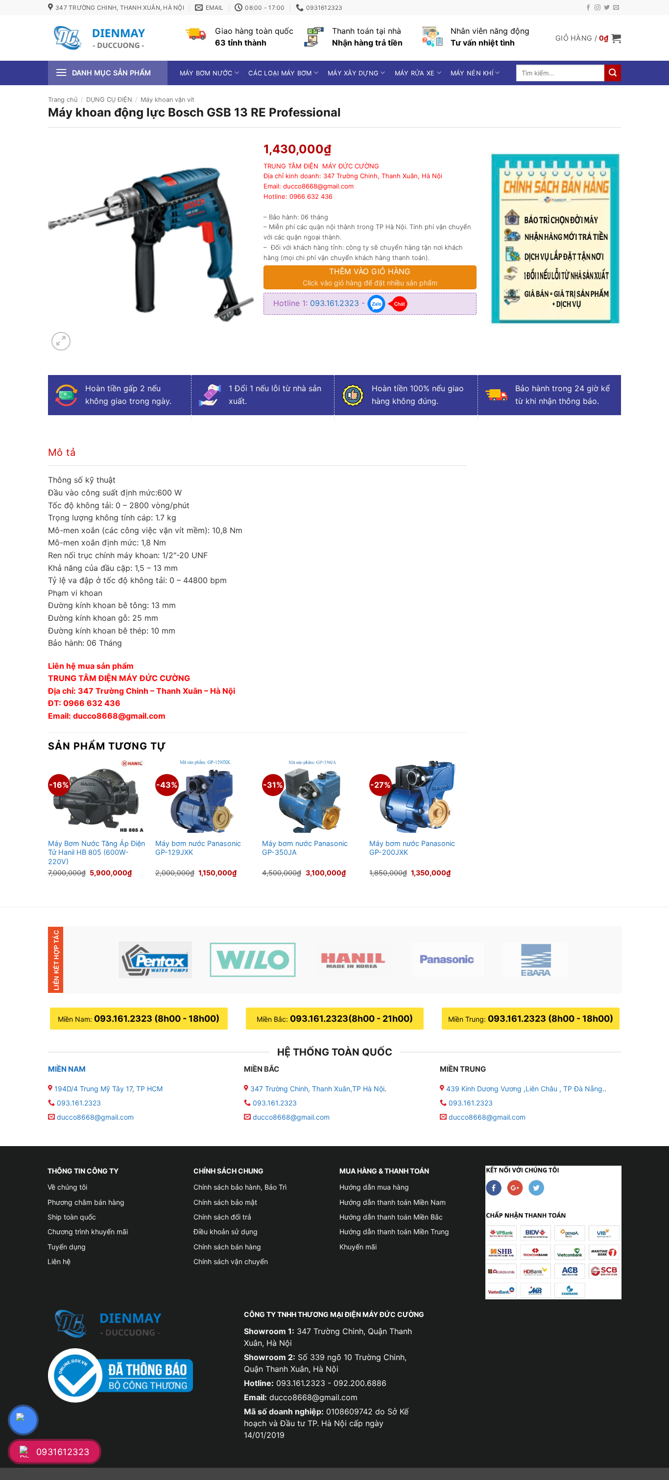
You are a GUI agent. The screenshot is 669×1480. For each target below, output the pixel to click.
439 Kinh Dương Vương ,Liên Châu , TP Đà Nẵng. (524, 1088)
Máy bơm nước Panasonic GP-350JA (305, 848)
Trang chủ (62, 99)
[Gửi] (612, 73)
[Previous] (48, 824)
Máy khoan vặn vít (167, 99)
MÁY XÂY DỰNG (353, 73)
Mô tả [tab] (61, 452)
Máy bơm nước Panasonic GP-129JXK (198, 848)
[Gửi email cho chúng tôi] (616, 7)
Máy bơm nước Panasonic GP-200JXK (412, 848)
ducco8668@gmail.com (95, 1117)
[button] (588, 38)
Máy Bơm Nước (206, 73)
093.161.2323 (335, 303)
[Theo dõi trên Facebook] (588, 7)
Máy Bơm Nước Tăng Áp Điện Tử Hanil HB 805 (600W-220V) (96, 852)
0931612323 (63, 1452)
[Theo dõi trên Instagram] (597, 7)
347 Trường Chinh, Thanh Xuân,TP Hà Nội (316, 1088)
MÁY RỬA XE (415, 73)
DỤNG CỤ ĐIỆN (109, 99)
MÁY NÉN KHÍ (472, 73)
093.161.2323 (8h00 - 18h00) (156, 1018)
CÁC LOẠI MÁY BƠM (279, 73)
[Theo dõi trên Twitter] (607, 7)
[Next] (466, 824)
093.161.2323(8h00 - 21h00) (351, 1018)
